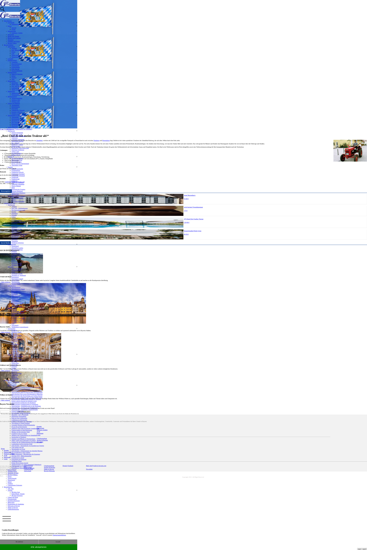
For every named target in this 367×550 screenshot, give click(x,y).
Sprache (13, 28)
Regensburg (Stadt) (17, 279)
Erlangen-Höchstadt (17, 311)
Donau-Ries (15, 363)
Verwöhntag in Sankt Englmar (20, 423)
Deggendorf (15, 246)
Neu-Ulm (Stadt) (16, 373)
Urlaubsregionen (9, 129)
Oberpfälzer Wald (16, 165)
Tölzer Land (15, 151)
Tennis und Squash (17, 55)
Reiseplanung (8, 487)
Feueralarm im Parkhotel (18, 459)
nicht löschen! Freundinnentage (20, 389)
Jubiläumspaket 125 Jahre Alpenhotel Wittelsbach (26, 464)
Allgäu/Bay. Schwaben (15, 354)
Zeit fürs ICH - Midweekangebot (21, 456)
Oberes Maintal (16, 186)
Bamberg (14, 330)
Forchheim (14, 341)
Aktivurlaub (11, 46)
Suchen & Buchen (9, 380)
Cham (13, 272)
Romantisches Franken (18, 189)
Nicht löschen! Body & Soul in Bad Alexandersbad (26, 392)
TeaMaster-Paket (16, 461)
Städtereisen (11, 91)
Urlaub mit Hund (13, 497)
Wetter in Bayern (13, 507)
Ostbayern (11, 157)
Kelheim (14, 251)
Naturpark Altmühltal (17, 184)
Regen (13, 260)
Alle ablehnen (19, 542)
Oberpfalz (11, 267)
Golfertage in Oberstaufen (19, 420)
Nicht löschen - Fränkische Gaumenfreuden (24, 409)
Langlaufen (14, 88)
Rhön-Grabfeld (16, 299)
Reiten (13, 52)
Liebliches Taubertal (17, 182)
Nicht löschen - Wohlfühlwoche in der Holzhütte (26, 406)
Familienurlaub (12, 60)
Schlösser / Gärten (16, 33)
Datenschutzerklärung (59, 535)
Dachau (13, 212)
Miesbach (14, 227)
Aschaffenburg (15, 287)
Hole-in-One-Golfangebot (19, 418)
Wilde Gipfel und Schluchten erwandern (23, 440)
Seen (12, 79)
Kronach (14, 346)
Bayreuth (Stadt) (16, 335)
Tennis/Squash (12, 478)
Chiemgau (14, 138)
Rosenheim (14, 237)
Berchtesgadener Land (18, 136)
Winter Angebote (16, 89)
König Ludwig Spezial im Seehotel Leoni (24, 401)
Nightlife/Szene (12, 471)
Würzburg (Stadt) (16, 306)
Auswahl (58, 542)
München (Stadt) (16, 232)
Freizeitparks (15, 65)
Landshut (14, 253)
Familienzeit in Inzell (17, 458)
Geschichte (11, 22)
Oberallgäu (14, 375)
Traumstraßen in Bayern (15, 115)
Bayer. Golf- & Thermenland (20, 163)
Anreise (10, 490)
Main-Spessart (15, 296)
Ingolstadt (14, 224)
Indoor (13, 76)
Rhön (13, 188)
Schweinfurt (15, 301)
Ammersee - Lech (16, 134)
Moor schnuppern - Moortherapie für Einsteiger (25, 454)
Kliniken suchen (16, 114)
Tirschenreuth (15, 282)
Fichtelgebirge (15, 170)
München (14, 231)
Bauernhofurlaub (16, 64)
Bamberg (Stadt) (16, 332)
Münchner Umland (17, 145)
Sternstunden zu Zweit (18, 449)
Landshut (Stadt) (16, 255)
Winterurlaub (11, 81)
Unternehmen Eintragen (15, 485)
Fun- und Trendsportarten (19, 86)
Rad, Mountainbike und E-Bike (20, 50)
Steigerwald (15, 194)
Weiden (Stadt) (15, 284)
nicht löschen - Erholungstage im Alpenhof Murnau (26, 451)
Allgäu (13, 200)
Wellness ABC (15, 100)
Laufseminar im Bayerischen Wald (21, 444)
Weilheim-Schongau (17, 243)
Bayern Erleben (8, 45)
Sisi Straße (14, 126)
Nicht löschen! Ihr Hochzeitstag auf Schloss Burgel (26, 396)
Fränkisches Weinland (18, 175)
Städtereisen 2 (15, 93)
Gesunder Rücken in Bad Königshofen (23, 425)
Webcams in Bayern (14, 506)
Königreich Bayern (17, 24)
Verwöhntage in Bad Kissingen (20, 413)
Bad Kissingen (15, 291)
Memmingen (15, 370)
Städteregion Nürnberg (18, 193)
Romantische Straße (17, 124)
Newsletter (89, 469)
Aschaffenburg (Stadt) (18, 289)
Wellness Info (15, 102)
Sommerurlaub (12, 72)
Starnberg (14, 239)
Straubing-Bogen (16, 263)
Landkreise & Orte (9, 203)
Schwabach (14, 325)
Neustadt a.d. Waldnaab (18, 275)
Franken (10, 167)
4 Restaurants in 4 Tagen (18, 466)
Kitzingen (14, 294)
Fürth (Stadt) (15, 317)
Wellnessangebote (16, 98)
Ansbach (14, 310)
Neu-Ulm (14, 372)
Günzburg (14, 365)
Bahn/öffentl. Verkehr (18, 494)
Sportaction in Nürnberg (18, 437)
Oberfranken (11, 329)
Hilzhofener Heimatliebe (18, 416)
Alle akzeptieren (39, 547)
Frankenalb (14, 177)
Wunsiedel (14, 351)
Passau (13, 256)
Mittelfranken (12, 308)
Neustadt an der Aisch (18, 318)
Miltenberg (14, 298)
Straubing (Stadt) (16, 265)
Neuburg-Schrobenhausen (19, 234)
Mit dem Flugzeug (17, 495)
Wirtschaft (11, 34)
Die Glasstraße (15, 122)
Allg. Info (11, 489)
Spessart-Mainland (17, 191)
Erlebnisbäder (15, 67)
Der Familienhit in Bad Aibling (20, 452)
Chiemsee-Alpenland (17, 139)
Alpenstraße (15, 117)
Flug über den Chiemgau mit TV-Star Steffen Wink (26, 397)
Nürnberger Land (16, 320)
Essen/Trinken (12, 470)
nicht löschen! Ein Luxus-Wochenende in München (27, 394)
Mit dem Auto (15, 492)
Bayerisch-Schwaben (17, 201)
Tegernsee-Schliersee (17, 150)
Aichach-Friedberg (17, 356)
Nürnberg (96, 140)
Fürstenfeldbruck (16, 220)
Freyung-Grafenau (17, 249)
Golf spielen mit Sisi (17, 447)
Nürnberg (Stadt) (16, 322)
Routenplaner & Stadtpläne (16, 504)
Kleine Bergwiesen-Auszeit (19, 463)
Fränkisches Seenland (18, 174)
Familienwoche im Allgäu (19, 433)
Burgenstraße (15, 119)
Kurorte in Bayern (16, 112)
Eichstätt (14, 215)
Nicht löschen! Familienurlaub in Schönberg (24, 404)
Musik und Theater (13, 36)
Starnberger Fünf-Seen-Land (20, 148)
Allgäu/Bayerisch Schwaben (16, 196)
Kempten (14, 366)
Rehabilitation (15, 107)
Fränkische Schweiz (17, 172)
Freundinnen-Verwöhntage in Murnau (22, 468)
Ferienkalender (12, 499)
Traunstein (14, 241)
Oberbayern (11, 131)
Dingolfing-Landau (17, 248)
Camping (10, 59)
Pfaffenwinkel (15, 146)
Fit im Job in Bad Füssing (19, 427)
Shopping (10, 40)
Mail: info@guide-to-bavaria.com (96, 466)
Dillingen (14, 361)
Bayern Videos (12, 43)
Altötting (14, 206)
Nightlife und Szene (14, 41)
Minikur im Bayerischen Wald (20, 432)
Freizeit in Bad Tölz (17, 411)
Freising (13, 218)
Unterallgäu (15, 378)
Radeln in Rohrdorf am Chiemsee (21, 421)
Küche (13, 29)
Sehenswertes (12, 31)
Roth (12, 323)
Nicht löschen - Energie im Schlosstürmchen (24, 408)
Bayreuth (14, 334)
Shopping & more (13, 473)
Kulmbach (14, 347)
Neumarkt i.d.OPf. (17, 274)
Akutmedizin (15, 105)
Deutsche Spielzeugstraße (19, 120)
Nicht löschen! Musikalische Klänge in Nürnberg (26, 399)
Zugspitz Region (16, 153)
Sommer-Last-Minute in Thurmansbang (23, 439)
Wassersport (15, 57)
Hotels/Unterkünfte (17, 132)
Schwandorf (15, 280)
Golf (12, 53)
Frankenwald (15, 179)
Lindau (13, 368)
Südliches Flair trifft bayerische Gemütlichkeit (25, 428)
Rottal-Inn (14, 261)
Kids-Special (15, 69)
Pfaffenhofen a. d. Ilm (18, 236)
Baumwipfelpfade (16, 71)
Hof (12, 342)
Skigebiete (14, 83)
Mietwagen (11, 502)
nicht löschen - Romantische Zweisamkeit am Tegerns (27, 446)
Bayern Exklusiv (13, 475)
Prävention (14, 108)
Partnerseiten (15, 353)
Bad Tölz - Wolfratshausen (19, 208)
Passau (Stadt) (15, 258)
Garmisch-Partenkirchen (18, 222)
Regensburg (106, 140)
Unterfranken (12, 286)
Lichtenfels (14, 349)
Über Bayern (8, 21)
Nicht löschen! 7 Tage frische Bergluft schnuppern (26, 390)
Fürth (13, 315)
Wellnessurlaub (12, 96)
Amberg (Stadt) (16, 270)
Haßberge (14, 181)
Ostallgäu (14, 377)
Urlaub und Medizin (14, 103)
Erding (13, 217)
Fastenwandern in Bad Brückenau (21, 430)
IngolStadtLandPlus (17, 141)
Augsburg (14, 358)
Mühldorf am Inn (16, 229)
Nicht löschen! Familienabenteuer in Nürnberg (25, 387)
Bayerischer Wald (16, 160)
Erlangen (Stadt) (16, 313)
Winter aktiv (15, 84)
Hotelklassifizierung (14, 501)
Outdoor (14, 77)
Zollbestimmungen (13, 509)
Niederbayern (12, 244)
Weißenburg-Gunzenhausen (19, 327)
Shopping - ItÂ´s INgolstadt (19, 415)
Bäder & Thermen (16, 74)
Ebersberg (14, 213)
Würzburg (14, 304)
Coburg (13, 337)
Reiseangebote (15, 95)
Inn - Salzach (15, 143)
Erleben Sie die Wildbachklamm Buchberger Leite (26, 442)
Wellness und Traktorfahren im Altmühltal (24, 435)
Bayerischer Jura (16, 162)
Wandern (14, 48)
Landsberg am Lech (17, 225)
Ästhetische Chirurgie (18, 110)
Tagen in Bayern (13, 127)
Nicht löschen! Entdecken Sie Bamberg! (23, 403)
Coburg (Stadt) (15, 339)
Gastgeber (14, 62)
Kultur (10, 26)
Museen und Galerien (14, 38)
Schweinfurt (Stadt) (17, 303)
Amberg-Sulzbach (16, 268)
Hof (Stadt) (14, 344)
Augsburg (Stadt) (16, 360)
